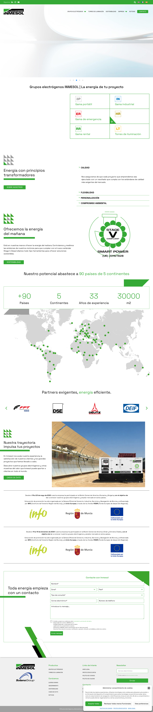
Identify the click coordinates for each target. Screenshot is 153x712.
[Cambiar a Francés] (143, 2)
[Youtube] (18, 2)
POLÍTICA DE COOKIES (106, 708)
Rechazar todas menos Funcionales (117, 704)
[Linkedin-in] (12, 2)
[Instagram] (15, 2)
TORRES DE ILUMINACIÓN (56, 672)
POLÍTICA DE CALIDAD (89, 678)
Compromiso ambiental (94, 203)
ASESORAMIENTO (53, 685)
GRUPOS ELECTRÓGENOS (56, 669)
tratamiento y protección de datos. (83, 621)
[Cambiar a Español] (147, 2)
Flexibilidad (87, 192)
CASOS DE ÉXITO (53, 692)
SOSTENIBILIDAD (53, 689)
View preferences (141, 704)
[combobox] (73, 589)
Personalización (90, 198)
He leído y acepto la (128, 675)
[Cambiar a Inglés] (139, 2)
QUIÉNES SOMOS (53, 682)
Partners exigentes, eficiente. (76, 392)
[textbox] (71, 589)
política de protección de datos (132, 675)
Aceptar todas (93, 704)
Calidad (85, 167)
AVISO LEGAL (131, 708)
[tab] (87, 101)
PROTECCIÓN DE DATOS (120, 708)
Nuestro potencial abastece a (76, 274)
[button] (149, 688)
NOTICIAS (51, 695)
